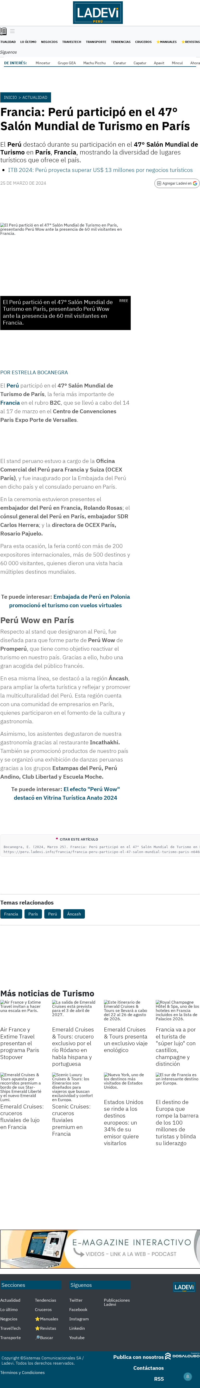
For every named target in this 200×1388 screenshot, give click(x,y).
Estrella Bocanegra (40, 372)
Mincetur (43, 63)
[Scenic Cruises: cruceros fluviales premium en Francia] (74, 1087)
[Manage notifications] (188, 1376)
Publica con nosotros (138, 1356)
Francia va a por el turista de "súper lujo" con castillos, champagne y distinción (176, 1046)
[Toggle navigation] (11, 31)
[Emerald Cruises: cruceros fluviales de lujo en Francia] (22, 1087)
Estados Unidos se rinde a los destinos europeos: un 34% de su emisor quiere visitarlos (123, 1122)
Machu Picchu (94, 63)
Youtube (77, 1337)
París (33, 913)
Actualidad (34, 97)
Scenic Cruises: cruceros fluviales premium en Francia (71, 1120)
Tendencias (120, 42)
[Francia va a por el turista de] (178, 1012)
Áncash (74, 913)
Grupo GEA (67, 63)
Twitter (76, 1300)
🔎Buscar (44, 1337)
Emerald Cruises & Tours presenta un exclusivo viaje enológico (126, 1039)
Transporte (96, 42)
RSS (159, 1378)
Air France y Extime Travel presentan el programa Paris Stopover (19, 1043)
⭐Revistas (190, 42)
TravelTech (71, 42)
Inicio (10, 97)
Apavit (159, 63)
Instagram (79, 1318)
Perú (13, 385)
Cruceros (143, 42)
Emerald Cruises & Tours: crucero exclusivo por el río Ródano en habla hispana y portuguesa (73, 1046)
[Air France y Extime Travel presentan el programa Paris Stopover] (22, 1012)
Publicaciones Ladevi (117, 1302)
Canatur (119, 63)
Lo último (28, 42)
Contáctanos (148, 1367)
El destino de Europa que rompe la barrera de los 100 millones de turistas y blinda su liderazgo (177, 1122)
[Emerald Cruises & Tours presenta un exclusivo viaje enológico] (126, 1012)
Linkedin (77, 1328)
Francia (10, 402)
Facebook (78, 1309)
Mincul (177, 63)
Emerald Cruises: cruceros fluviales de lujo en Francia (22, 1116)
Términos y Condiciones (22, 1372)
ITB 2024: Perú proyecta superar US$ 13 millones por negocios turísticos (100, 169)
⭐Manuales (166, 42)
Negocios (49, 42)
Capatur (140, 63)
